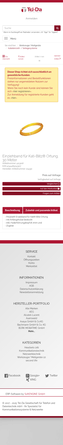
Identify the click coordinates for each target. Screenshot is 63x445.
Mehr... (31, 331)
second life (31, 360)
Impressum (31, 282)
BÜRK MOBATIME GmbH (32, 328)
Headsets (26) (31, 347)
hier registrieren (22, 91)
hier (14, 98)
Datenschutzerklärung (31, 289)
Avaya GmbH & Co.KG (31, 321)
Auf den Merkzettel (49, 189)
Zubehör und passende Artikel (42, 210)
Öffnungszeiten (31, 259)
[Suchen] (57, 28)
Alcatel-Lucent (31, 315)
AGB (31, 285)
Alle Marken (31, 308)
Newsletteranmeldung (31, 292)
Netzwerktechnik (31, 354)
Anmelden (31, 18)
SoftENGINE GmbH (35, 394)
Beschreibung (12, 210)
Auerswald (31, 318)
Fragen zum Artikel (51, 193)
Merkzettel (31, 266)
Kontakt (31, 256)
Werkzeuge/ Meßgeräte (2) (31, 357)
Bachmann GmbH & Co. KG (31, 324)
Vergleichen (52, 184)
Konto (31, 263)
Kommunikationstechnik (31, 350)
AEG (31, 311)
